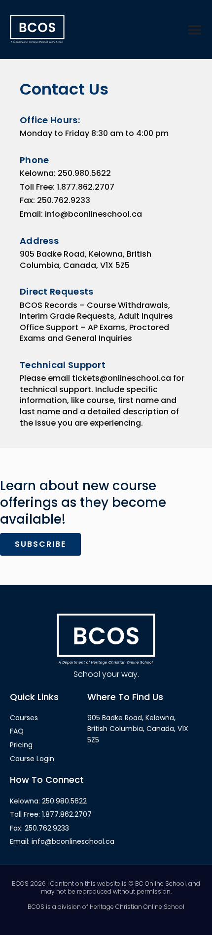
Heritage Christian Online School (137, 906)
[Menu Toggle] (194, 29)
